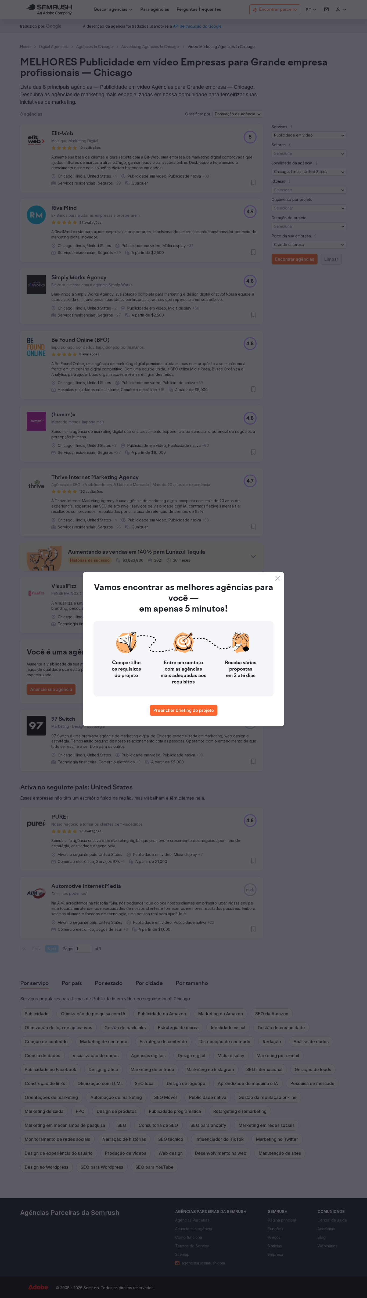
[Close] (277, 578)
